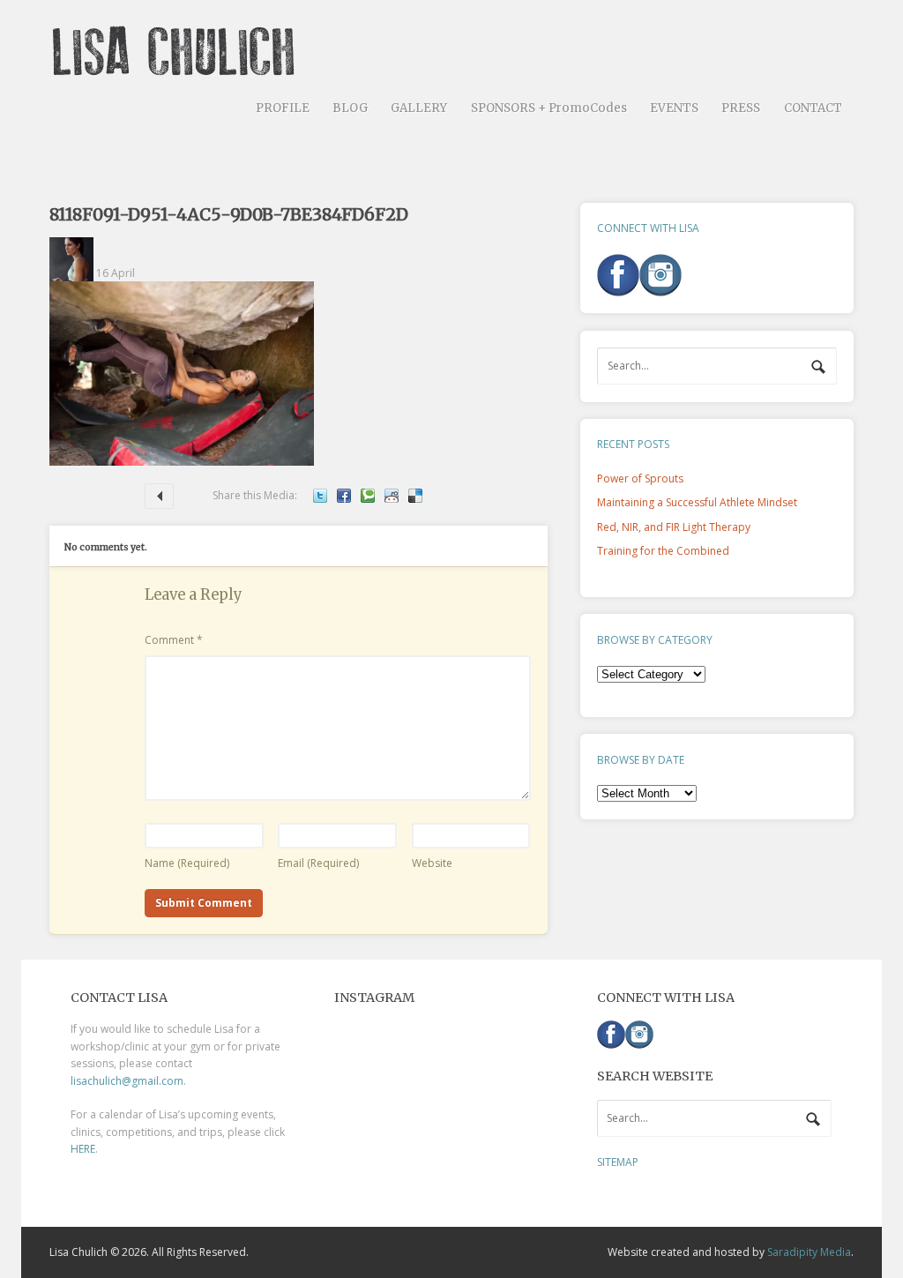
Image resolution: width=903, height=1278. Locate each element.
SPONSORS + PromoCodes (549, 108)
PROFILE (283, 108)
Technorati (368, 496)
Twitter (320, 496)
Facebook (344, 496)
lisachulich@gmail (115, 1080)
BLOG (350, 108)
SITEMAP (617, 1162)
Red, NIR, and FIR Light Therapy (159, 496)
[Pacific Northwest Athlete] (179, 69)
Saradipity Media (809, 1251)
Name (187, 863)
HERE (83, 1148)
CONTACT (813, 108)
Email (318, 863)
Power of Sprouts (640, 478)
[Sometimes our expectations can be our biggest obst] (451, 1096)
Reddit (391, 496)
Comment (174, 639)
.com (171, 1080)
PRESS (740, 108)
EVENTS (674, 108)
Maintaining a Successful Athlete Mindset (697, 502)
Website (432, 863)
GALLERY (419, 108)
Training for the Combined (663, 550)
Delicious (415, 496)
